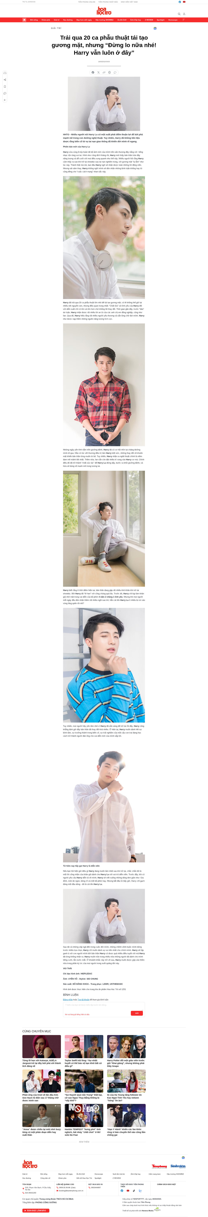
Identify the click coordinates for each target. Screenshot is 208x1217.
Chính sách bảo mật (166, 1184)
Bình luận (5, 93)
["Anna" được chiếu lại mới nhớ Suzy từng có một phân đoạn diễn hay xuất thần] (41, 1115)
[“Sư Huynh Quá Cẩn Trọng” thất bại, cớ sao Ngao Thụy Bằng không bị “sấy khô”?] (84, 1081)
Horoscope (172, 20)
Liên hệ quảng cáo (65, 1184)
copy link (104, 72)
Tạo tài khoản (83, 1000)
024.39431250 (30, 1193)
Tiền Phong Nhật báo (108, 2)
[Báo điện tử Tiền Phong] (159, 1167)
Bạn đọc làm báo (36, 1211)
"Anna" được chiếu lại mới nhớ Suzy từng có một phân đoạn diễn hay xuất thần (41, 1132)
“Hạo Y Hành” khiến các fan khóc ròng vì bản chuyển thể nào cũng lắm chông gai (126, 1132)
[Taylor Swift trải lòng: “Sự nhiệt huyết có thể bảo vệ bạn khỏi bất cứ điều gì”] (84, 1046)
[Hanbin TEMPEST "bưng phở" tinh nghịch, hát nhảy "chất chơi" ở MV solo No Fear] (84, 1115)
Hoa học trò (30, 1164)
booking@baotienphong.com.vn (71, 1191)
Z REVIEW (149, 20)
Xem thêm (184, 20)
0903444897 (96, 1187)
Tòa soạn (26, 1184)
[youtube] (184, 2)
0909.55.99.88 (64, 1187)
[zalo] (142, 1191)
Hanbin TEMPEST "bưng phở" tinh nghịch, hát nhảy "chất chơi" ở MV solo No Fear (83, 1132)
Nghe (5, 73)
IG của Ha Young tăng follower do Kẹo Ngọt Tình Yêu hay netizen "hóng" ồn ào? (124, 1098)
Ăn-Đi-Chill (121, 20)
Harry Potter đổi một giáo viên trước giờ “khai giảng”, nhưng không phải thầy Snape (126, 1063)
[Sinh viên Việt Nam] (178, 1167)
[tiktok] (135, 1190)
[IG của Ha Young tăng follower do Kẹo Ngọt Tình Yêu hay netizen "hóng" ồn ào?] (126, 1081)
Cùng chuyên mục (36, 1031)
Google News (155, 28)
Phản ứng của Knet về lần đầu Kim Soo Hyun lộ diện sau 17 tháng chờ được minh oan (40, 1098)
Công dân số (45, 1178)
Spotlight (160, 20)
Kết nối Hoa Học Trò (84, 1178)
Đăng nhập (68, 1000)
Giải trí (56, 20)
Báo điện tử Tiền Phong (104, 11)
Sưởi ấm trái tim (119, 1174)
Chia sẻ (5, 79)
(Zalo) (73, 1187)
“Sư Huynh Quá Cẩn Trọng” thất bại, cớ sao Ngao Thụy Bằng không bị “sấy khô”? (83, 1098)
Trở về (5, 100)
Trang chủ (24, 20)
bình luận (115, 72)
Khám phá (46, 20)
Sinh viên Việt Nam (129, 2)
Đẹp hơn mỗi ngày (84, 20)
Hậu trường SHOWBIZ (105, 20)
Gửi (137, 1013)
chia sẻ (93, 72)
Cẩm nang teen (155, 1174)
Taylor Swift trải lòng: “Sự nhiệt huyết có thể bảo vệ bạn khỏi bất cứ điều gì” (83, 1063)
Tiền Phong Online (86, 2)
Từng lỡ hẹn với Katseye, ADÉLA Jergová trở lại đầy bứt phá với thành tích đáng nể (41, 1063)
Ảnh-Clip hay (135, 20)
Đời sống (34, 20)
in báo (109, 72)
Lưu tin (5, 86)
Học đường (68, 20)
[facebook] (179, 2)
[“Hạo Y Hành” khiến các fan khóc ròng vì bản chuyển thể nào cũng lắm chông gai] (126, 1115)
